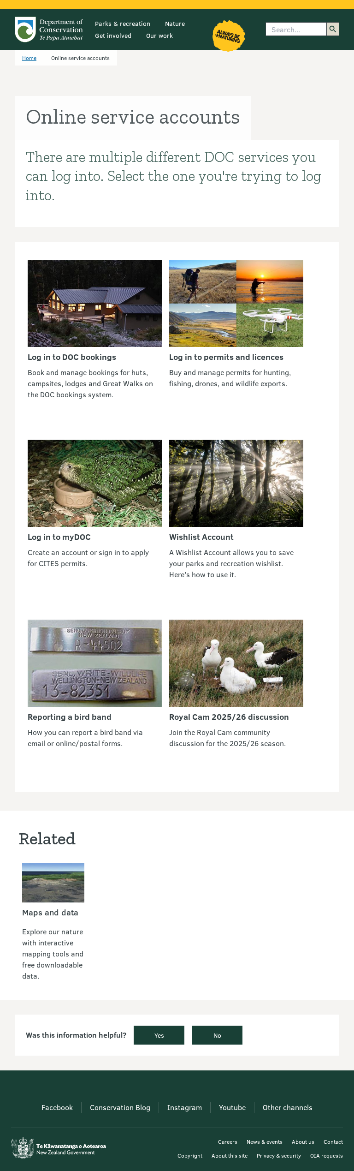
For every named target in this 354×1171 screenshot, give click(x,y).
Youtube (232, 1107)
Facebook (57, 1107)
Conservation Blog (120, 1107)
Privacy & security (279, 1155)
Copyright (189, 1155)
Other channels (288, 1107)
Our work (159, 35)
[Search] (332, 29)
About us (303, 1141)
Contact (333, 1141)
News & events (265, 1141)
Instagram (184, 1107)
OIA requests (326, 1155)
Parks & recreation (122, 23)
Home (29, 57)
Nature (175, 23)
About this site (230, 1155)
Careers (227, 1141)
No (217, 1035)
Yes (159, 1035)
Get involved (113, 35)
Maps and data (50, 912)
